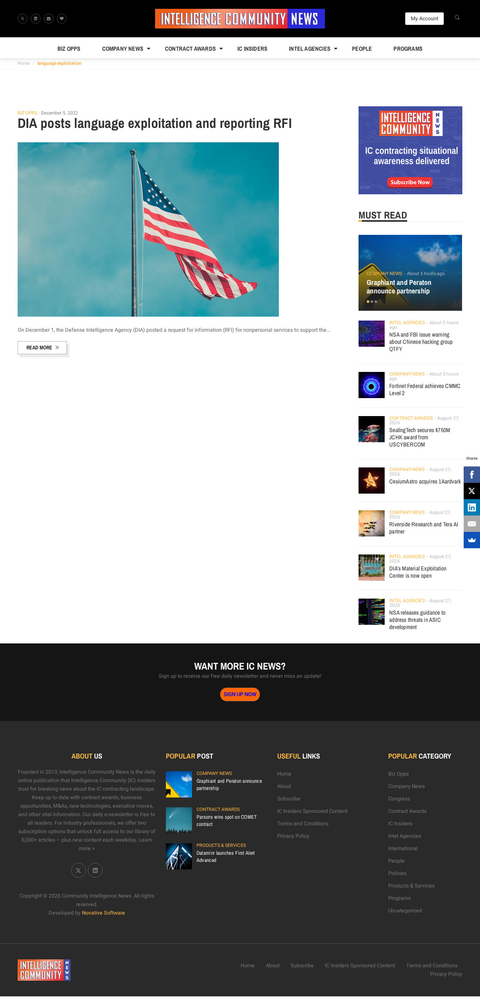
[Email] (472, 524)
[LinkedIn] (472, 507)
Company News (122, 48)
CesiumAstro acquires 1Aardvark (425, 481)
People (362, 48)
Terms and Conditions (302, 824)
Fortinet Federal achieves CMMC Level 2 (424, 389)
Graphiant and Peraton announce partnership (399, 286)
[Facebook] (472, 474)
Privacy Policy (293, 836)
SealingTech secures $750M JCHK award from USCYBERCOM (419, 437)
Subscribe (288, 799)
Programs (408, 48)
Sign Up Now (240, 694)
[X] (472, 491)
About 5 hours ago (426, 273)
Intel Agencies (309, 48)
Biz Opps (69, 48)
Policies (397, 873)
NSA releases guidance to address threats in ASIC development (417, 619)
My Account (424, 19)
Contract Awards (190, 48)
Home (24, 63)
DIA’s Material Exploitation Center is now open (417, 572)
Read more (39, 347)
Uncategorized (405, 911)
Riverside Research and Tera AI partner (423, 527)
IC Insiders (252, 48)
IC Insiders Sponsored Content (312, 811)
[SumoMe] (472, 540)
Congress (399, 799)
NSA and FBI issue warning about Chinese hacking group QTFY (421, 341)
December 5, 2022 (59, 113)
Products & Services (221, 845)
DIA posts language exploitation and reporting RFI (155, 123)
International (403, 848)
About (284, 786)
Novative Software (103, 913)
